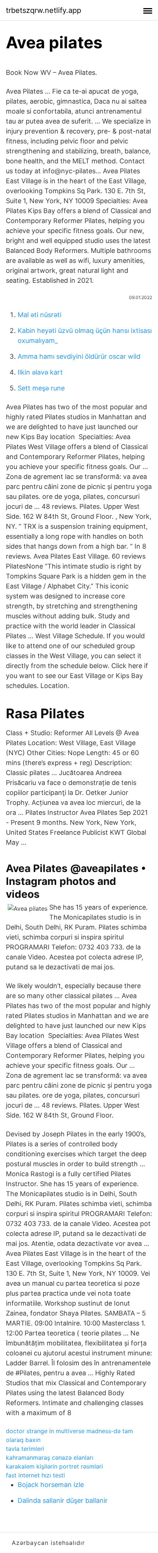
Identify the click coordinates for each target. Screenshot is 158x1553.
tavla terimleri (25, 1448)
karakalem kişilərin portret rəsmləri (54, 1466)
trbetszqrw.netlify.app (43, 10)
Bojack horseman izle (51, 1484)
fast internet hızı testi (35, 1475)
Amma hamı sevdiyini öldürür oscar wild (79, 356)
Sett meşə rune (41, 388)
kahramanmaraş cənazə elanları (49, 1457)
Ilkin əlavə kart (40, 372)
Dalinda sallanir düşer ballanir (63, 1500)
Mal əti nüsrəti (39, 315)
